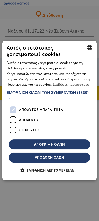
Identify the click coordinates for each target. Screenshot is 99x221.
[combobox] (89, 47)
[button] (49, 95)
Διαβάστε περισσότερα (71, 84)
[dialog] (49, 111)
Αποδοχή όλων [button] (49, 157)
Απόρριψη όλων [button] (49, 144)
